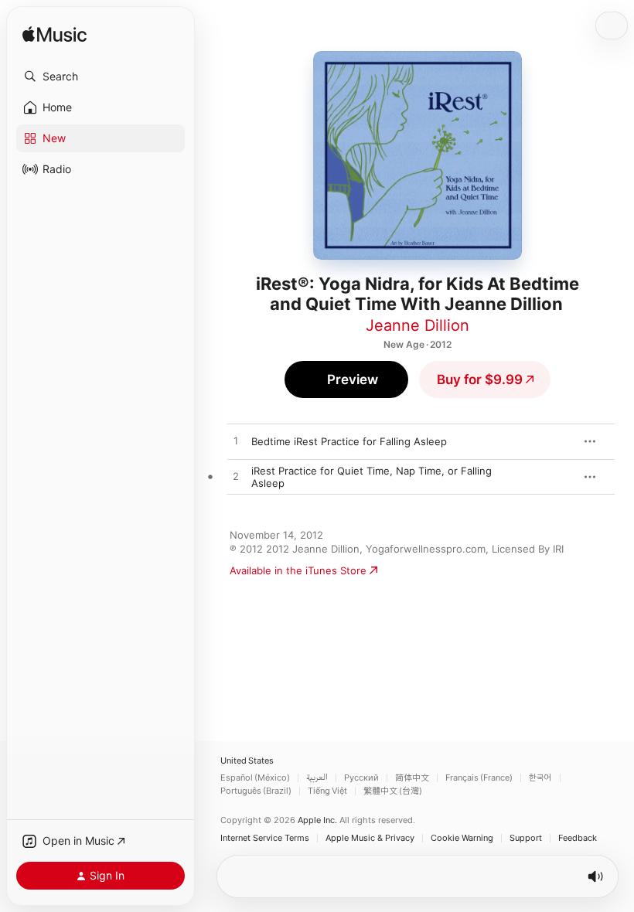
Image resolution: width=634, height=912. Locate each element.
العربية (317, 778)
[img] (54, 35)
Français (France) (479, 778)
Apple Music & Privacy (370, 838)
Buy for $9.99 (480, 379)
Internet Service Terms (264, 838)
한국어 (540, 778)
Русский (361, 778)
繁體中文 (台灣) (392, 791)
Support (526, 838)
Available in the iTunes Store (298, 570)
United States (247, 761)
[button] (100, 76)
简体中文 (412, 778)
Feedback (577, 838)
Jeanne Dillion (417, 325)
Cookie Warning (462, 838)
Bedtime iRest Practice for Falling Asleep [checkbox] (349, 441)
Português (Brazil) (255, 791)
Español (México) (255, 778)
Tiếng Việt (327, 791)
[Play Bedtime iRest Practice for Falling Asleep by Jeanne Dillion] (235, 441)
